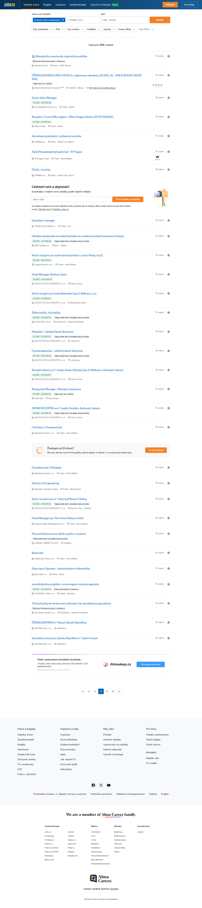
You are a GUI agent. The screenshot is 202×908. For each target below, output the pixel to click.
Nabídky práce (31, 4)
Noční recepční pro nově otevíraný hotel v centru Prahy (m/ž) (67, 255)
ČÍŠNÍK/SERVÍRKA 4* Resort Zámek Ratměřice (59, 622)
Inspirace (60, 4)
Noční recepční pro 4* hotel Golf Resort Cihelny (59, 499)
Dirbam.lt (95, 844)
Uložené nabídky (112, 739)
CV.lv (93, 836)
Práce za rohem (51, 852)
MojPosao (118, 832)
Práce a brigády (26, 728)
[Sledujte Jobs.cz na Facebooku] (93, 785)
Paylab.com (73, 856)
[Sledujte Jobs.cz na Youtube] (108, 785)
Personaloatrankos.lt (100, 856)
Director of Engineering (45, 483)
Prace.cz (48, 844)
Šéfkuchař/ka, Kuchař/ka (46, 312)
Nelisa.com (49, 860)
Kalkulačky (66, 769)
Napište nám (152, 758)
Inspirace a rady (69, 728)
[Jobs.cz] (9, 5)
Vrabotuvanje (120, 840)
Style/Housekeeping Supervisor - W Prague (57, 152)
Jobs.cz (48, 832)
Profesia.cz (49, 840)
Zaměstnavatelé (78, 4)
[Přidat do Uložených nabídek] (168, 56)
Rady (63, 754)
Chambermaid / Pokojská (46, 467)
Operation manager (43, 220)
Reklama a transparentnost (130, 794)
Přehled (107, 734)
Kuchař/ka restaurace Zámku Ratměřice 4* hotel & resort (65, 638)
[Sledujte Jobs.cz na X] (101, 785)
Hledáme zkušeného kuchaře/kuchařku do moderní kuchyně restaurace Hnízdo (78, 236)
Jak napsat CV (68, 759)
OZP (19, 769)
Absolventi (22, 749)
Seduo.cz (72, 840)
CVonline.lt (95, 832)
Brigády (47, 4)
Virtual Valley (119, 848)
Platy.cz (71, 848)
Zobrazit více (44, 209)
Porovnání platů (68, 764)
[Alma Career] (101, 879)
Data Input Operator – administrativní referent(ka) (61, 568)
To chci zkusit (156, 450)
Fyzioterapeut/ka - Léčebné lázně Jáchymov (57, 351)
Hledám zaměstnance (157, 734)
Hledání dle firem (26, 754)
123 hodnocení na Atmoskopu (102, 88)
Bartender (37, 553)
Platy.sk (71, 852)
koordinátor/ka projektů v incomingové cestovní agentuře (65, 584)
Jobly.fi (140, 832)
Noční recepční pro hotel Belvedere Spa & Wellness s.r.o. (64, 293)
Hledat (160, 20)
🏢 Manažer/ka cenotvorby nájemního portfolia (59, 56)
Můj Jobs (108, 728)
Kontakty (151, 752)
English (165, 794)
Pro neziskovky (25, 764)
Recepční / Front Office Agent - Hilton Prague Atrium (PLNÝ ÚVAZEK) (72, 117)
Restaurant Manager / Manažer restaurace (56, 389)
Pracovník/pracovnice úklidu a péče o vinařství (59, 534)
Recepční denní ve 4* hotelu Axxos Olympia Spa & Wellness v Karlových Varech (77, 370)
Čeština (153, 794)
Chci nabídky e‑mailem (128, 199)
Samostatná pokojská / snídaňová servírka (56, 136)
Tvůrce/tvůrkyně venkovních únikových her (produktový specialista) (71, 603)
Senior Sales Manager (44, 98)
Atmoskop (49, 856)
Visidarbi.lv (95, 848)
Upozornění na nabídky (115, 744)
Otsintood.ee (96, 852)
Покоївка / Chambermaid (47, 427)
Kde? (103, 14)
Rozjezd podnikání (69, 744)
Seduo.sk (72, 844)
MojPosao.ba (119, 836)
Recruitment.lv (97, 860)
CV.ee (93, 840)
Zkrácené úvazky (26, 759)
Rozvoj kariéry (67, 749)
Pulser (117, 852)
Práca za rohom (51, 848)
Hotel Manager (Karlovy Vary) (49, 274)
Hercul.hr (118, 844)
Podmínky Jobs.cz (60, 209)
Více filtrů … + (146, 29)
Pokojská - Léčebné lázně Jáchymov (53, 332)
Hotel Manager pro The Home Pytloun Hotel (58, 518)
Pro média (151, 763)
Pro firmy (189, 4)
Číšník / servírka (41, 169)
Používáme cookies (43, 794)
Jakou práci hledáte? (41, 14)
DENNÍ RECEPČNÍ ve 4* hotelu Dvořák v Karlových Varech (66, 408)
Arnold (71, 832)
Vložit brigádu (153, 739)
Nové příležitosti (68, 739)
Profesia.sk (49, 836)
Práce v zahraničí (26, 774)
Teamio (71, 836)
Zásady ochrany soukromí (72, 794)
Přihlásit (170, 4)
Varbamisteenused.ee (100, 864)
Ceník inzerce (153, 744)
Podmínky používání (101, 794)
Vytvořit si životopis (104, 4)
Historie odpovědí (112, 749)
